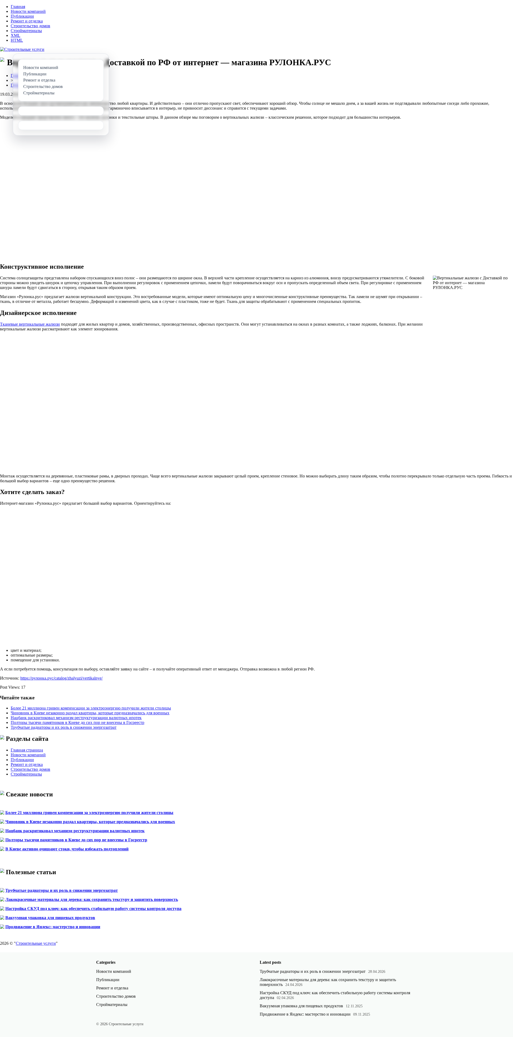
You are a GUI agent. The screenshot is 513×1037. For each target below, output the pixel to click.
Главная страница (27, 750)
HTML (17, 40)
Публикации (22, 16)
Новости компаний (28, 11)
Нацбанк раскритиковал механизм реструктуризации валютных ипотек (76, 717)
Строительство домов (30, 26)
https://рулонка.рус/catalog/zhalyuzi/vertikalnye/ (61, 678)
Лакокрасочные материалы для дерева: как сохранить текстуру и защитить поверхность (91, 899)
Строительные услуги (36, 943)
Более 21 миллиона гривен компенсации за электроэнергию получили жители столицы (91, 708)
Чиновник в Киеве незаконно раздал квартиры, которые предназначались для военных (90, 713)
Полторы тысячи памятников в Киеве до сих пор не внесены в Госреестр (77, 722)
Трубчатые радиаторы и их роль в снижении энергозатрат (63, 727)
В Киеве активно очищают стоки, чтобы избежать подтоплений (67, 849)
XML (15, 35)
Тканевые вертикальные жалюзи (30, 324)
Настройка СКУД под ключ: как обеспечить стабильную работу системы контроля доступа (93, 908)
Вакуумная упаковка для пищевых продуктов (50, 917)
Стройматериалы (26, 30)
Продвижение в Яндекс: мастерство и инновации (52, 926)
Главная (18, 6)
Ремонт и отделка (27, 21)
